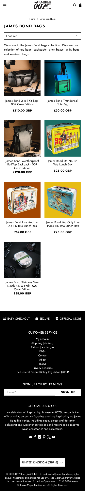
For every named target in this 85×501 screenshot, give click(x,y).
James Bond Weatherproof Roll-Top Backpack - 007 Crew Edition (22, 164)
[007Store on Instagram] (39, 438)
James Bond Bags (48, 19)
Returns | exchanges (42, 347)
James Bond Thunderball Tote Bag (62, 102)
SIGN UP (68, 392)
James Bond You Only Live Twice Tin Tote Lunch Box (62, 224)
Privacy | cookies (43, 368)
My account (42, 339)
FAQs (42, 351)
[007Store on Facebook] (35, 438)
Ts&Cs (42, 364)
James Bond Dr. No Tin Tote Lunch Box (62, 163)
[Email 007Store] (30, 438)
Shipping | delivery (42, 343)
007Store (20, 474)
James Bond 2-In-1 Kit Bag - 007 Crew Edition (22, 102)
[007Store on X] (49, 438)
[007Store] (42, 5)
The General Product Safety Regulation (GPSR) (42, 372)
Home (32, 19)
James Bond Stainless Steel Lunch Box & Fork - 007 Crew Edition (22, 285)
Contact (42, 355)
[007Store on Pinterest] (44, 438)
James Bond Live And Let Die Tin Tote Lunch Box (22, 224)
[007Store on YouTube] (53, 438)
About (42, 360)
